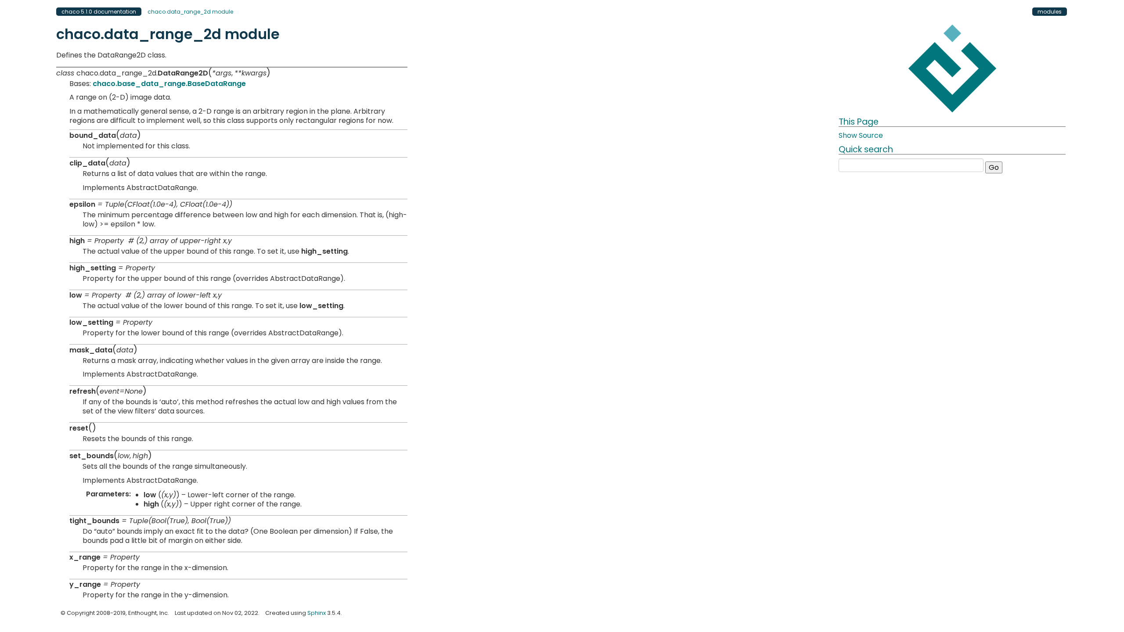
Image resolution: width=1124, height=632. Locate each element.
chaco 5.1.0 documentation (98, 11)
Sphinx (316, 613)
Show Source (861, 135)
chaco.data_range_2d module (190, 11)
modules (1050, 11)
